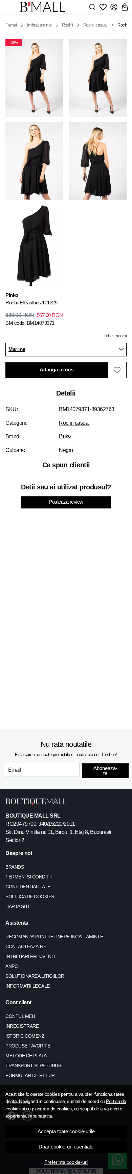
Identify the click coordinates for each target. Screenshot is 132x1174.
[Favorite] (103, 7)
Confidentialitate (27, 886)
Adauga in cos (56, 369)
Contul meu (20, 1016)
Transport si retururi (34, 1065)
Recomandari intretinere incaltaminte (54, 936)
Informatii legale (27, 986)
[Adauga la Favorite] (117, 370)
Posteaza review (66, 502)
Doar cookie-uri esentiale (66, 1147)
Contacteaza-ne (25, 946)
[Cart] (124, 7)
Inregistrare (22, 1026)
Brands (14, 867)
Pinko (65, 436)
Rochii (67, 25)
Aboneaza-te (105, 770)
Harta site (18, 906)
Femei (11, 25)
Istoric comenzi (25, 1036)
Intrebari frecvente (31, 956)
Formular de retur (30, 1075)
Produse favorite (27, 1046)
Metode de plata (26, 1055)
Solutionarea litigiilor (34, 976)
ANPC (11, 966)
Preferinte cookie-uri (66, 1162)
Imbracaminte (39, 25)
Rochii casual (95, 25)
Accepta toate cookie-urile (66, 1131)
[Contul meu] (113, 7)
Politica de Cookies (29, 896)
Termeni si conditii (28, 876)
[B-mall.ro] (44, 7)
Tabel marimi (115, 335)
